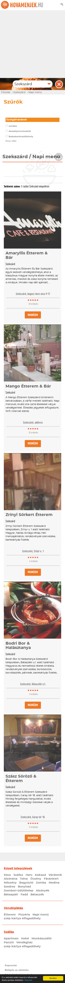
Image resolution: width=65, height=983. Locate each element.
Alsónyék (42, 890)
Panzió (9, 942)
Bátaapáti (11, 894)
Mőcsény (10, 882)
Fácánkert (51, 878)
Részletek (28, 980)
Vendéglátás (13, 908)
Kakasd (40, 875)
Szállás (9, 931)
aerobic (13, 126)
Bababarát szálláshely (21, 137)
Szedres (9, 886)
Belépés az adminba (17, 970)
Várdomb (55, 875)
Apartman (11, 938)
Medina (54, 882)
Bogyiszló (26, 882)
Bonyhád (24, 886)
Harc (29, 875)
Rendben (53, 978)
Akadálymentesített (20, 131)
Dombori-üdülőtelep (18, 890)
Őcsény (35, 878)
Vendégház (24, 942)
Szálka (18, 875)
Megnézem (33, 314)
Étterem (10, 914)
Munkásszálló (41, 938)
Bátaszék (37, 894)
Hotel (25, 938)
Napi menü (41, 914)
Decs (7, 875)
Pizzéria (24, 914)
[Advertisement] (32, 44)
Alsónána (10, 878)
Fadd (24, 894)
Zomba (41, 882)
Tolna (24, 878)
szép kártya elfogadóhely (22, 918)
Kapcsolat (11, 965)
